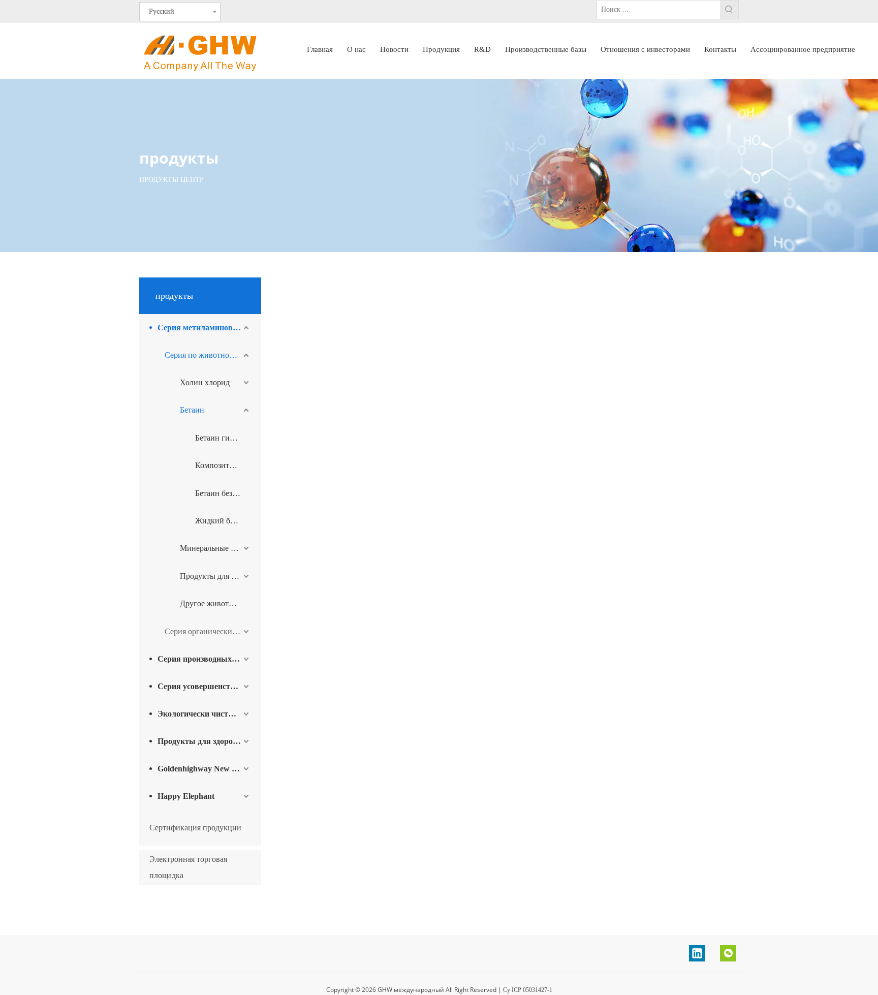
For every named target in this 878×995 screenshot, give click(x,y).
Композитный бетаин (223, 465)
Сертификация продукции (195, 827)
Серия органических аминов (208, 631)
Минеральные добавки (215, 548)
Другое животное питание (215, 603)
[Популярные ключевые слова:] (729, 10)
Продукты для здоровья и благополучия (204, 741)
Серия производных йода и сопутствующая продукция (204, 659)
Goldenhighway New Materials (204, 768)
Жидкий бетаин (222, 520)
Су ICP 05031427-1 (527, 989)
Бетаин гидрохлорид (223, 437)
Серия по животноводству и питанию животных (208, 355)
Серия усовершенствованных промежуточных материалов (204, 686)
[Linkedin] (697, 953)
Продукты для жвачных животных (215, 576)
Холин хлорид (205, 382)
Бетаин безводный (223, 493)
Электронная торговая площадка (188, 867)
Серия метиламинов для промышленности (204, 327)
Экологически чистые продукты (204, 713)
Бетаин (192, 410)
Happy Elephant (186, 796)
